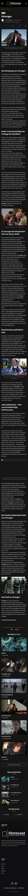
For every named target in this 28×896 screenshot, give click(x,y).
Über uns (3, 864)
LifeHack (4, 757)
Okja (23, 417)
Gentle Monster (6, 715)
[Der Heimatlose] (14, 727)
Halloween (22, 292)
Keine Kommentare (7, 22)
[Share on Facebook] (5, 26)
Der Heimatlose (6, 736)
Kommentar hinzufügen (14, 764)
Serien (2, 868)
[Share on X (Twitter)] (19, 26)
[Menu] (2, 3)
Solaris (17, 629)
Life (20, 417)
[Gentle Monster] (14, 707)
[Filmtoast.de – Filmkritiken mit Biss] (14, 3)
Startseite (3, 9)
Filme (3, 13)
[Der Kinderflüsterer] (14, 686)
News (2, 873)
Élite (12, 629)
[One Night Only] (14, 665)
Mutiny (3, 653)
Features (3, 871)
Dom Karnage (9, 20)
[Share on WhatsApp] (12, 26)
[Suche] (26, 3)
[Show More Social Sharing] (25, 26)
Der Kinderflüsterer (7, 695)
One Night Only (6, 674)
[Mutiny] (14, 644)
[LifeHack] (14, 748)
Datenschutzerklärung (10, 888)
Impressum (21, 888)
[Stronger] (14, 37)
